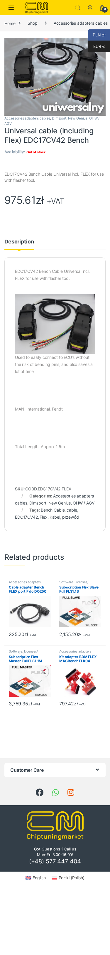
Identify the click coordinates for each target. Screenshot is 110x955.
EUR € (96, 46)
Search (78, 7)
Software (66, 582)
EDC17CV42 (26, 517)
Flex (43, 517)
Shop (32, 23)
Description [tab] (19, 242)
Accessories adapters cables (27, 118)
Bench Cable (53, 509)
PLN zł (96, 34)
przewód (70, 517)
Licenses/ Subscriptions (73, 584)
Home (9, 23)
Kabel (55, 517)
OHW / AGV (83, 502)
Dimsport (59, 118)
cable (72, 509)
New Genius (78, 118)
